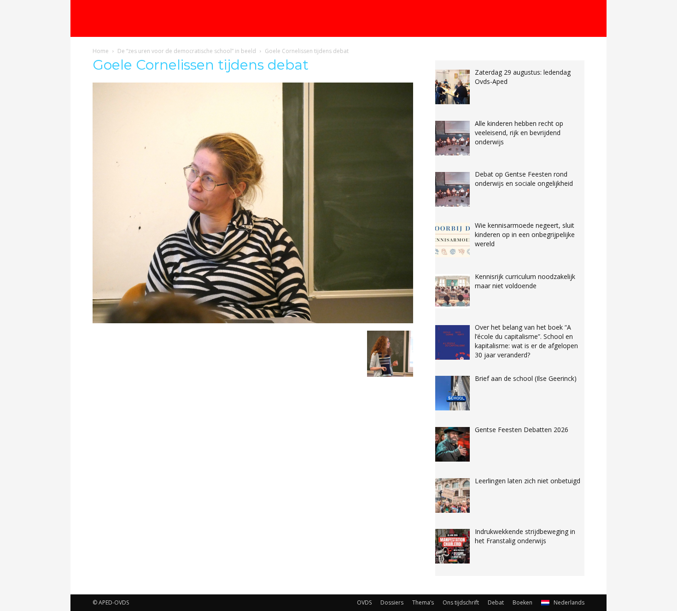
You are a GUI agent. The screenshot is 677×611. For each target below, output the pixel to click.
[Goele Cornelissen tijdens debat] (253, 321)
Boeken (522, 602)
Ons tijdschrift (461, 602)
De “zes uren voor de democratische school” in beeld (186, 51)
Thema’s (423, 602)
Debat (496, 602)
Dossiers (391, 602)
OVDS (364, 602)
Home (101, 51)
